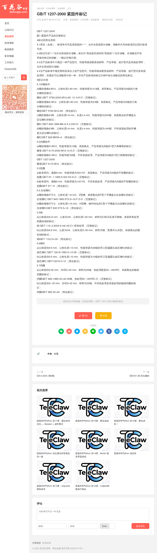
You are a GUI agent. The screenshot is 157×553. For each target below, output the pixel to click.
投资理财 (9, 42)
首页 (7, 23)
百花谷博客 (14, 9)
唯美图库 (9, 49)
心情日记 (9, 29)
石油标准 (94, 19)
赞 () (83, 315)
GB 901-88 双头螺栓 (139, 375)
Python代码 (10, 68)
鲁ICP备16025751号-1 (72, 548)
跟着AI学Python (53, 422)
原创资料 (9, 36)
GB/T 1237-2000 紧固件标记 (109, 301)
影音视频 (9, 55)
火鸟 (56, 353)
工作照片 (9, 62)
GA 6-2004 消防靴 (45, 375)
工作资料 (84, 19)
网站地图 (56, 548)
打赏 (103, 315)
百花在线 (46, 542)
